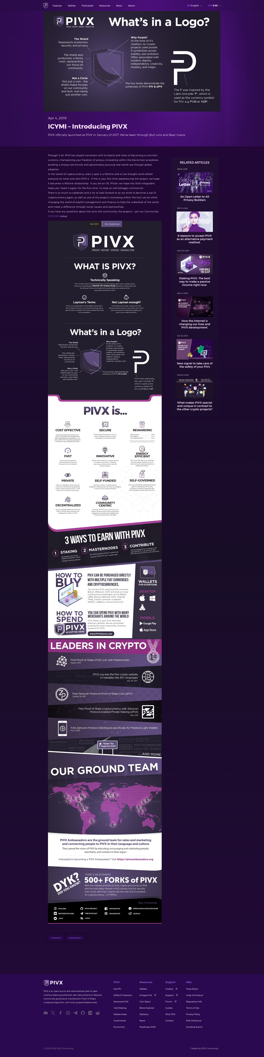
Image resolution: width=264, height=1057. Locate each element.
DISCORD (53, 216)
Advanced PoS (121, 1001)
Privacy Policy (193, 1014)
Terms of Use (192, 1008)
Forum (168, 1001)
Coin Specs (145, 1001)
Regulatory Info (194, 1001)
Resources (104, 5)
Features (57, 5)
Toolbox (169, 989)
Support (169, 995)
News (119, 5)
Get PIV (117, 989)
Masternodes (120, 1014)
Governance (120, 1020)
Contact (169, 1020)
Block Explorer (147, 1008)
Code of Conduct (194, 995)
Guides (168, 1008)
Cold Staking (120, 1008)
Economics (119, 1027)
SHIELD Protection (123, 995)
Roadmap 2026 (148, 1027)
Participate (87, 5)
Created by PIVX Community (204, 1048)
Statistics (144, 1014)
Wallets (72, 5)
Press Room (192, 989)
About (131, 5)
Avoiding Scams (194, 1027)
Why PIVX (170, 1014)
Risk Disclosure (193, 1020)
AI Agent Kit (146, 995)
